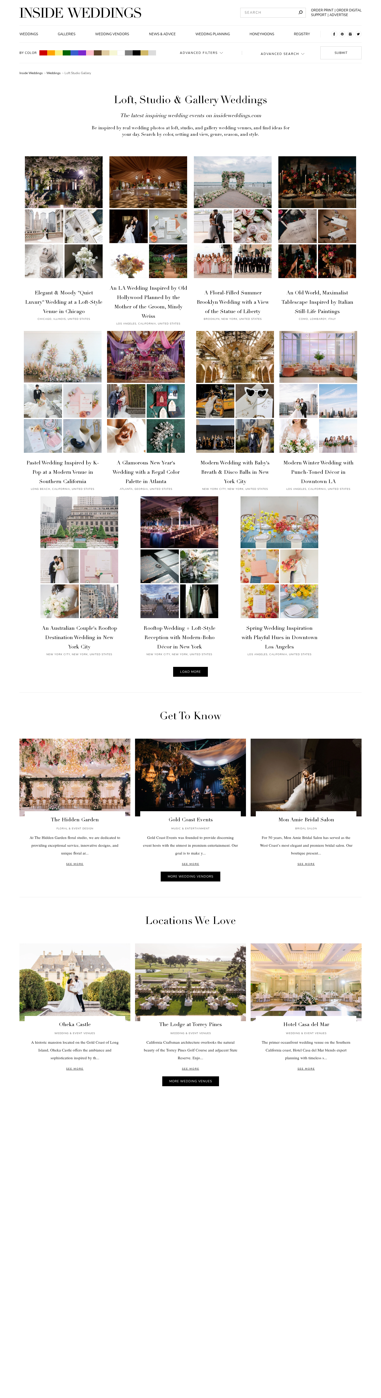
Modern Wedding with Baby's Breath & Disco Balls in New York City (235, 473)
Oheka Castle (75, 1025)
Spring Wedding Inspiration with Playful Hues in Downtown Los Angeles (280, 638)
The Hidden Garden (75, 820)
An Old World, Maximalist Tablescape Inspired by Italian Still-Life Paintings (317, 303)
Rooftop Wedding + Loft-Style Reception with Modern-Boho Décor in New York (179, 638)
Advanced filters (199, 53)
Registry (302, 34)
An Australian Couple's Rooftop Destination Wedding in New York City (79, 638)
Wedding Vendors (112, 34)
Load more (190, 672)
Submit (341, 53)
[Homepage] (80, 13)
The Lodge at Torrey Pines (190, 1025)
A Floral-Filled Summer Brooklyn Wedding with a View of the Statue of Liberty (233, 303)
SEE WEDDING (64, 219)
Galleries (66, 34)
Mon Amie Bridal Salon (306, 820)
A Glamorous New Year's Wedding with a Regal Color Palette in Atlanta (146, 473)
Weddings (28, 34)
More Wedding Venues (190, 1081)
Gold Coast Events (190, 820)
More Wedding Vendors (190, 876)
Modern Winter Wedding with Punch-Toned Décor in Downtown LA (318, 473)
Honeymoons (262, 34)
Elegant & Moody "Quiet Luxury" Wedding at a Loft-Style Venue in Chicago (63, 303)
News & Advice (162, 34)
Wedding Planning (212, 34)
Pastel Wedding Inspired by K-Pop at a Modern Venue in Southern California (62, 473)
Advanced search (280, 54)
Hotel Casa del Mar (306, 1025)
